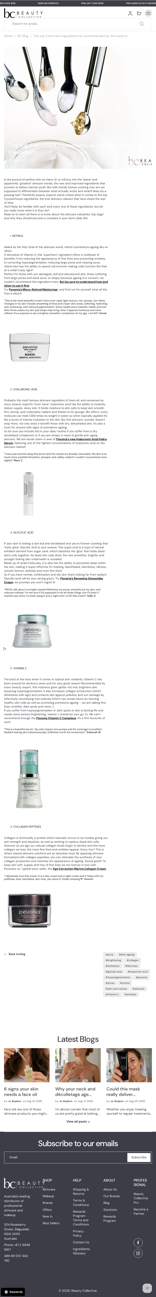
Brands (48, 1203)
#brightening (113, 960)
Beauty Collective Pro (141, 1198)
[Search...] (141, 24)
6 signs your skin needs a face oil (21, 1091)
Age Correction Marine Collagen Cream (79, 869)
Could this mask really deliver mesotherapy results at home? (128, 1091)
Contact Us (81, 1242)
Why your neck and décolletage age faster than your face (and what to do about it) (77, 1091)
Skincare (49, 1189)
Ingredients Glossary (81, 1251)
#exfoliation (113, 966)
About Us (110, 1189)
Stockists (110, 1210)
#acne (109, 954)
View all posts (76, 1121)
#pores (110, 983)
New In (48, 1216)
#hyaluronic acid (138, 971)
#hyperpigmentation (118, 977)
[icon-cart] (138, 13)
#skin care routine (116, 988)
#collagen (133, 960)
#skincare (138, 988)
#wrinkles (130, 994)
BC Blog (22, 36)
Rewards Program (109, 1218)
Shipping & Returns (81, 1191)
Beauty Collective (84, 1291)
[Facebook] (138, 1242)
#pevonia (141, 977)
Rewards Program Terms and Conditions (81, 1218)
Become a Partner (141, 1211)
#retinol (125, 983)
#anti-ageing (126, 954)
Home (8, 36)
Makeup (48, 1196)
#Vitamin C (112, 994)
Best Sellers (51, 1223)
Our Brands (111, 1196)
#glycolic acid (114, 971)
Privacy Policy (78, 1233)
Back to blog (17, 954)
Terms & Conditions (81, 1203)
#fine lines (131, 966)
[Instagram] (138, 1253)
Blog (106, 1203)
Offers (47, 1210)
